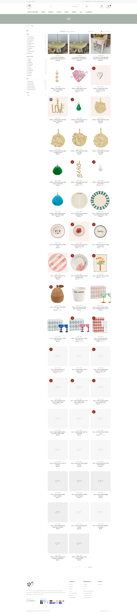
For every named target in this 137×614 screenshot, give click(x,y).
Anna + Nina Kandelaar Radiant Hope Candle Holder (100, 401)
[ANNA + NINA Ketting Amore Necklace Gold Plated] (58, 544)
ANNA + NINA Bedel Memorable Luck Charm (100, 151)
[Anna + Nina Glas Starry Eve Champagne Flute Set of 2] (101, 325)
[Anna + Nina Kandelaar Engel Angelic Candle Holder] (101, 356)
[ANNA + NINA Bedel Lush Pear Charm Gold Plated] (79, 106)
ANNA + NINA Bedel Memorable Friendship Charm (57, 151)
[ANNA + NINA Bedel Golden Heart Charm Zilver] (101, 75)
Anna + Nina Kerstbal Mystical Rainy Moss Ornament (58, 526)
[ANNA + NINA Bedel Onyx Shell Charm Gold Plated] (58, 169)
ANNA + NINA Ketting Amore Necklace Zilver (79, 557)
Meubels (71, 595)
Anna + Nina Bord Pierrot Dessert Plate (58, 245)
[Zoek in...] (86, 6)
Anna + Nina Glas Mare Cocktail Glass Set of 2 (58, 339)
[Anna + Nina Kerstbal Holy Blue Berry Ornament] (79, 481)
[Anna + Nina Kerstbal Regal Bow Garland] (79, 512)
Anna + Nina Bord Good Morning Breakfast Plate (79, 214)
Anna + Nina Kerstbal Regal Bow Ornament (101, 526)
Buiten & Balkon (72, 597)
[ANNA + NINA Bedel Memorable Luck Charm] (101, 138)
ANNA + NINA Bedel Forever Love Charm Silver (79, 89)
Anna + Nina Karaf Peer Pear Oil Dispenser (58, 464)
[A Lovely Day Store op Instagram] (110, 611)
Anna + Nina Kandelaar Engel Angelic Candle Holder (101, 370)
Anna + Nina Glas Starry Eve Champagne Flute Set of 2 (100, 339)
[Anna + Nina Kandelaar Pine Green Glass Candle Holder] (79, 387)
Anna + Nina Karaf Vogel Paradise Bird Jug (79, 464)
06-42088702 (30, 601)
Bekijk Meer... (29, 53)
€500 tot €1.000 (32, 89)
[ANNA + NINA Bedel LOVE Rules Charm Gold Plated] (58, 106)
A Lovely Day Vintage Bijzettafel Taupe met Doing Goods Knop (100, 58)
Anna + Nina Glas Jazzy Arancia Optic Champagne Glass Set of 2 (101, 307)
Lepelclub (30, 48)
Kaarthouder (30, 70)
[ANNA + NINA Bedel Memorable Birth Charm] (101, 106)
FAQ (84, 589)
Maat (27, 92)
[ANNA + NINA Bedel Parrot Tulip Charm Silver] (101, 169)
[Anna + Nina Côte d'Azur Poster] (101, 262)
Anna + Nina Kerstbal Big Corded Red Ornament (101, 464)
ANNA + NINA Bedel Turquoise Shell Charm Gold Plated (58, 214)
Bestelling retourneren (87, 597)
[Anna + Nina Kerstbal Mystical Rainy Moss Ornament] (58, 512)
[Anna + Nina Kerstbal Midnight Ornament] (101, 481)
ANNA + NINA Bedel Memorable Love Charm (79, 151)
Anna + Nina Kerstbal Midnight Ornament (100, 495)
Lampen (70, 589)
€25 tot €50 (30, 83)
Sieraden (71, 584)
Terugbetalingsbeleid (87, 593)
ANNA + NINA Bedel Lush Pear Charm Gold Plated (79, 120)
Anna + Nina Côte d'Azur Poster (100, 276)
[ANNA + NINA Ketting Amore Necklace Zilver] (79, 544)
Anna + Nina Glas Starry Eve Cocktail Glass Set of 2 (58, 370)
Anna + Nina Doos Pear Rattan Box (57, 307)
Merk (27, 34)
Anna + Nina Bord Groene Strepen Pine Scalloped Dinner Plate (100, 214)
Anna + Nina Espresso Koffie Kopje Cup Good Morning (79, 307)
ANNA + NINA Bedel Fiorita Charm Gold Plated (58, 89)
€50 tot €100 (31, 84)
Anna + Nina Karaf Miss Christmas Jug (100, 432)
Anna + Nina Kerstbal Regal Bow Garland (79, 526)
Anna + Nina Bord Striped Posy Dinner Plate (57, 276)
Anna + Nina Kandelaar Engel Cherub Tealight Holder (58, 401)
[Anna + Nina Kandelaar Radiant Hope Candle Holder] (101, 387)
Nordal (29, 45)
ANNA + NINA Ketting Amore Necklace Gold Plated (57, 557)
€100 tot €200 (31, 86)
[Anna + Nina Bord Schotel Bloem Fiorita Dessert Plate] (79, 231)
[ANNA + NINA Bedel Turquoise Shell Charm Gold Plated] (58, 200)
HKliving (30, 41)
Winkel (84, 586)
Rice (29, 50)
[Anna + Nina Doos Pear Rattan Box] (58, 294)
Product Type (29, 56)
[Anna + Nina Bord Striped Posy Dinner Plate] (58, 262)
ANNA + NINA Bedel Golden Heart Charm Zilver (100, 89)
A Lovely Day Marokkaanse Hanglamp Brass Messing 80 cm (79, 58)
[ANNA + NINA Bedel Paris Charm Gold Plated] (79, 169)
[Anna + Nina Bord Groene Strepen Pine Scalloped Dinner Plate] (101, 200)
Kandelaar (30, 72)
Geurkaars (30, 65)
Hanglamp (30, 69)
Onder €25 (30, 81)
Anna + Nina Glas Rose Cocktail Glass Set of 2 (79, 339)
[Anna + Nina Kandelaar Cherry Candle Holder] (79, 356)
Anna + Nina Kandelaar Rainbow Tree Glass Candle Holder (58, 432)
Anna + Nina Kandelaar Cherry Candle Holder (79, 370)
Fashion (29, 59)
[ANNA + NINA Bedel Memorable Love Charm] (79, 138)
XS (28, 95)
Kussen (29, 73)
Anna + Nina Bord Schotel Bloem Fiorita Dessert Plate (79, 245)
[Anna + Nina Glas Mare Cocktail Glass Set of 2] (58, 325)
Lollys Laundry (31, 51)
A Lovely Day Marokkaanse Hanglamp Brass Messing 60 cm (58, 58)
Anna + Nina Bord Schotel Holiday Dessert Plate (100, 245)
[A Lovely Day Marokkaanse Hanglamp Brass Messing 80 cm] (79, 44)
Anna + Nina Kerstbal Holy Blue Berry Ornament (79, 495)
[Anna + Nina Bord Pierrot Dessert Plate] (58, 231)
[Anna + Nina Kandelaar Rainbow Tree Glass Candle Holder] (58, 419)
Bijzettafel (30, 62)
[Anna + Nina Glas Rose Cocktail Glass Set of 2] (79, 325)
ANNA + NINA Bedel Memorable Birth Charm (100, 120)
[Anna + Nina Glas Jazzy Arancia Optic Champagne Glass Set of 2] (101, 294)
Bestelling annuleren (87, 595)
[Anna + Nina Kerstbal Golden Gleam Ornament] (58, 481)
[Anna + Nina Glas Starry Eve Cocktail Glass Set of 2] (58, 356)
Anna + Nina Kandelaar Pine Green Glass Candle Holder (79, 401)
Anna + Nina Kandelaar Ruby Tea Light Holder (79, 432)
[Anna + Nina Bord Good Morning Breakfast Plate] (79, 200)
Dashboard (100, 584)
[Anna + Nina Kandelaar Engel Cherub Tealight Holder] (58, 387)
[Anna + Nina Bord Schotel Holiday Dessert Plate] (101, 231)
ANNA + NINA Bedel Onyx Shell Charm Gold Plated (58, 182)
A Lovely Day (31, 36)
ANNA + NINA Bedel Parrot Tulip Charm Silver (100, 182)
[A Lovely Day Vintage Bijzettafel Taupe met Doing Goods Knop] (101, 44)
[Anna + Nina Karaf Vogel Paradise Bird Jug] (79, 450)
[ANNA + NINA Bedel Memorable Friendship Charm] (58, 138)
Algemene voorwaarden (88, 591)
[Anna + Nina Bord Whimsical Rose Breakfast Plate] (79, 262)
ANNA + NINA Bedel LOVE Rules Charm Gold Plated (57, 120)
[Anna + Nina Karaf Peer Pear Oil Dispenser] (58, 450)
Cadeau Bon (30, 64)
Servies (70, 591)
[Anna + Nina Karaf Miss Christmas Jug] (101, 419)
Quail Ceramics (31, 46)
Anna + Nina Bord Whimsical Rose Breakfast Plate (79, 276)
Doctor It (48, 611)
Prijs (27, 79)
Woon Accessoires (73, 593)
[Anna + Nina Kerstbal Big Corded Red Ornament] (101, 450)
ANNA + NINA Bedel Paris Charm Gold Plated (79, 182)
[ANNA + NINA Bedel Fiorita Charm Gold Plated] (58, 75)
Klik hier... (33, 1)
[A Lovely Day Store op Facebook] (107, 611)
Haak (29, 67)
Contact (85, 584)
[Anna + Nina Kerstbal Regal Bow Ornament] (101, 512)
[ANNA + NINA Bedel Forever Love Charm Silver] (79, 75)
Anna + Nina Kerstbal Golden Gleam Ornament (58, 495)
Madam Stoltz (31, 43)
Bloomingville (31, 38)
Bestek (29, 60)
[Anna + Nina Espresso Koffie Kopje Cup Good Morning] (79, 294)
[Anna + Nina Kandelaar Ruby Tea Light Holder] (79, 419)
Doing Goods (31, 40)
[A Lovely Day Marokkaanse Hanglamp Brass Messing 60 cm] (58, 44)
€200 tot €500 (31, 88)
